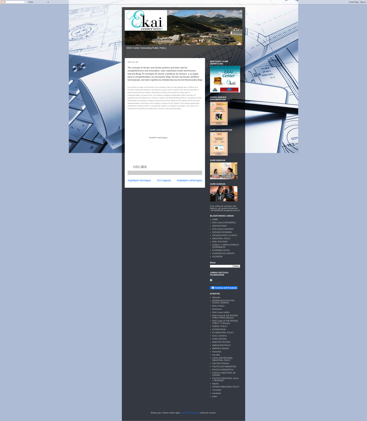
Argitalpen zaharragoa (189, 180)
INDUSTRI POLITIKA (221, 342)
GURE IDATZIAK (219, 339)
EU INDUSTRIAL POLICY (223, 333)
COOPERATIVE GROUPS (223, 253)
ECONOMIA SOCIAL (221, 250)
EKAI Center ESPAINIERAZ (224, 223)
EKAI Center (214, 278)
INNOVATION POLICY (221, 345)
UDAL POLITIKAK (220, 242)
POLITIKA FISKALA (220, 363)
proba (214, 396)
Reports (215, 384)
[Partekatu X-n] (139, 166)
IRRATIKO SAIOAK (220, 348)
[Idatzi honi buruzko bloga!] (137, 166)
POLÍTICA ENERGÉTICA (223, 370)
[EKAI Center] (211, 281)
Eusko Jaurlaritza (219, 336)
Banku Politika (218, 306)
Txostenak (216, 390)
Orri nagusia (164, 180)
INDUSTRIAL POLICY (221, 238)
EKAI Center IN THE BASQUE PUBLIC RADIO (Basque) (225, 316)
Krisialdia (216, 355)
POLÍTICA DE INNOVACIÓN (224, 367)
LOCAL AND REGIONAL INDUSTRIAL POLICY (222, 359)
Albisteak (216, 297)
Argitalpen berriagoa (139, 180)
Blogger (196, 413)
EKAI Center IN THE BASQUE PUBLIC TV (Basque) (225, 322)
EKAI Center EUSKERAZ (223, 229)
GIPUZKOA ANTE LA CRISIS (224, 235)
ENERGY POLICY (220, 326)
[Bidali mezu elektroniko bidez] (134, 166)
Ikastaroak (216, 352)
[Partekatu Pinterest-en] (145, 166)
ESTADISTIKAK (219, 329)
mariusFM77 (186, 413)
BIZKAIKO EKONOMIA (222, 232)
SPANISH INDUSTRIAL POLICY (226, 387)
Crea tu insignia (215, 283)
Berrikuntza (217, 309)
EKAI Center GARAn (221, 312)
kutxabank (216, 393)
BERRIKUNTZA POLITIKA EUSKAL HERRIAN (223, 302)
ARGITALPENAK (219, 226)
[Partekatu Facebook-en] (142, 166)
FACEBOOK (217, 257)
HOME (215, 219)
